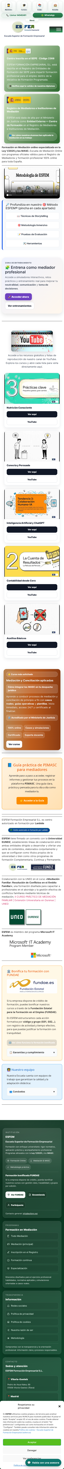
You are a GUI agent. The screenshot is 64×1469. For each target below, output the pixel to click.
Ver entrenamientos (19, 305)
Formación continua (21, 1260)
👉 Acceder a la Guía (32, 800)
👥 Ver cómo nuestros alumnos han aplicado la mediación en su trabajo (31, 136)
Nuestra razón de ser (22, 1330)
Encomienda (38, 1195)
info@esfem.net (30, 1213)
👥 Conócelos (32, 1091)
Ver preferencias (32, 1458)
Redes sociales (19, 1305)
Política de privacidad (22, 1313)
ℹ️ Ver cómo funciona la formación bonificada (32, 1042)
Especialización (19, 1268)
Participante (17, 1205)
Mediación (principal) (22, 1244)
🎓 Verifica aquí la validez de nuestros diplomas (32, 86)
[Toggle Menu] (58, 29)
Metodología (17, 1338)
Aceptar (32, 1442)
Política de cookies (21, 1465)
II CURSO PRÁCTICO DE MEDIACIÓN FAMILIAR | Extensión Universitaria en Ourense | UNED (29, 900)
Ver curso (14, 744)
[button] (59, 1406)
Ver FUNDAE (17, 1195)
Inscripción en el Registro (24, 1252)
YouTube (32, 422)
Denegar (32, 1450)
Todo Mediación (19, 1236)
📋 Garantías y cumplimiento (32, 1052)
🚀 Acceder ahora (18, 296)
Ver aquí (32, 414)
